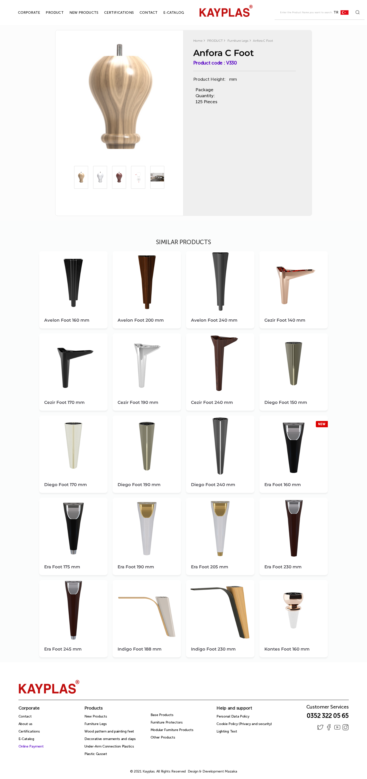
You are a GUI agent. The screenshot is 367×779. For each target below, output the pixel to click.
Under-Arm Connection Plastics (109, 746)
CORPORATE (23, 12)
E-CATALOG (168, 12)
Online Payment (31, 746)
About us (25, 724)
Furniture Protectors (167, 722)
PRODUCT (49, 12)
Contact (25, 716)
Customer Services (327, 708)
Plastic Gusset (95, 754)
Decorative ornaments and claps (110, 739)
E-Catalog (26, 739)
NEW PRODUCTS (78, 12)
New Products (95, 716)
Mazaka (231, 771)
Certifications (29, 731)
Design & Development (212, 771)
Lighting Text (226, 731)
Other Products (163, 737)
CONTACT (143, 12)
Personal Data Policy (232, 716)
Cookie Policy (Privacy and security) (244, 724)
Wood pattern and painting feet (109, 731)
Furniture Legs (95, 724)
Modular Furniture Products (172, 730)
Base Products (162, 715)
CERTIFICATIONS (113, 12)
